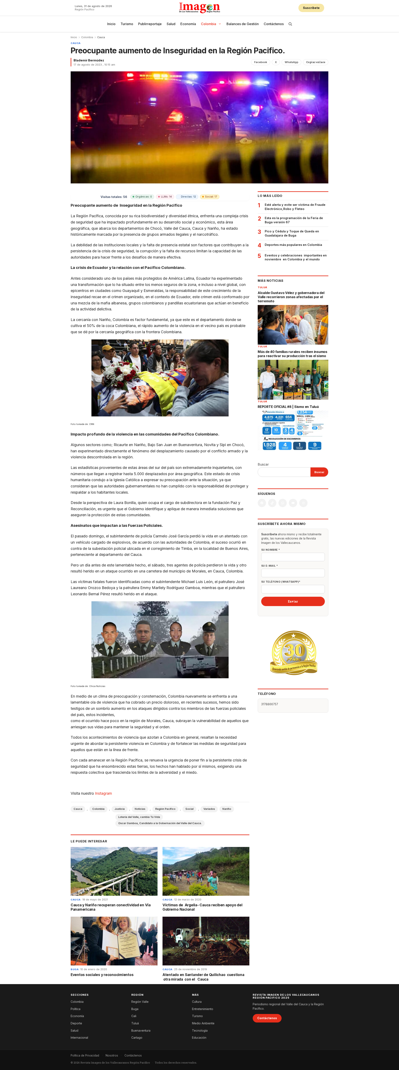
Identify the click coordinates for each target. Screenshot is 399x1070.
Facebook (260, 62)
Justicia (120, 808)
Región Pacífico (165, 808)
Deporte (76, 1023)
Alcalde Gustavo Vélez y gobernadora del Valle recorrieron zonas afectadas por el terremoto (291, 297)
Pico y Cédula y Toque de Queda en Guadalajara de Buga (292, 233)
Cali (133, 1016)
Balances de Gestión (243, 24)
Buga (75, 969)
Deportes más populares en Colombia (293, 244)
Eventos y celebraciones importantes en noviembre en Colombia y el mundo (296, 257)
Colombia (208, 24)
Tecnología (200, 1030)
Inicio (111, 24)
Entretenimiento (202, 1009)
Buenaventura (140, 1030)
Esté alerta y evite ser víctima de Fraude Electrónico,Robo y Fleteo (295, 207)
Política (75, 1009)
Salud (171, 24)
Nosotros (112, 1055)
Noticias (140, 808)
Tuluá (262, 287)
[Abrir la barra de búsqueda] (290, 24)
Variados (209, 808)
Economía (188, 24)
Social (189, 808)
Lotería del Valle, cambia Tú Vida (139, 817)
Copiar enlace (315, 62)
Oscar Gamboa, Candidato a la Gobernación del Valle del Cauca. (160, 823)
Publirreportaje (150, 24)
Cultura (197, 1001)
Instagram (103, 793)
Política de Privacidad (85, 1055)
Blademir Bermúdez (89, 60)
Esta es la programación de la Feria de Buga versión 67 (294, 220)
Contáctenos (274, 24)
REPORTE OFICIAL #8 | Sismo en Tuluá (288, 407)
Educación (199, 1037)
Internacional (79, 1037)
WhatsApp (291, 62)
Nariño (226, 808)
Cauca (101, 37)
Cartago (136, 1037)
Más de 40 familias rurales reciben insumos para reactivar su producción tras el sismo (292, 354)
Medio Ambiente (203, 1023)
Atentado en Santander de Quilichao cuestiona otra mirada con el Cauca (203, 977)
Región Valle (140, 1001)
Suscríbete (311, 8)
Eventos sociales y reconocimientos (102, 975)
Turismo (127, 24)
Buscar (263, 464)
